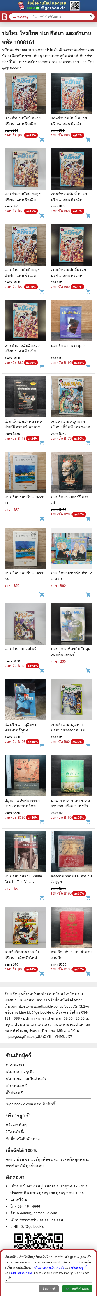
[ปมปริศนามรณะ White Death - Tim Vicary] (25, 852)
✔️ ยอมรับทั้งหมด (77, 1289)
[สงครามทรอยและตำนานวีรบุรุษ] (71, 852)
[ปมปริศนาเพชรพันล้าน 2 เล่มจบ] (71, 549)
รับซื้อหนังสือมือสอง (23, 1138)
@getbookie (34, 1226)
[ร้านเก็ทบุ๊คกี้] (4, 16)
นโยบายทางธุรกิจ (20, 1071)
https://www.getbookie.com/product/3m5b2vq (53, 1006)
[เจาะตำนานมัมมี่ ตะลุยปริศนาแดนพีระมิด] (25, 94)
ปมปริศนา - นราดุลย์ (68, 345)
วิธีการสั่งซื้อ (15, 1131)
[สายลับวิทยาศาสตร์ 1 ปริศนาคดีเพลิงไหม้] (25, 928)
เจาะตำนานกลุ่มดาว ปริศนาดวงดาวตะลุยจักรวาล (68, 730)
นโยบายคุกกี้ (16, 1085)
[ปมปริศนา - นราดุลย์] (71, 321)
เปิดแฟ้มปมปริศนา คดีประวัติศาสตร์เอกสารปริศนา (23, 427)
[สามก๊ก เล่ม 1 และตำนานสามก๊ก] (71, 928)
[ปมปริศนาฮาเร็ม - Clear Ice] (25, 473)
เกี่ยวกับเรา (15, 1064)
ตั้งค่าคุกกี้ (14, 1092)
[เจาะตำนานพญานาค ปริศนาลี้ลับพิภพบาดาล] (71, 397)
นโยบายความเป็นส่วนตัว (26, 1078)
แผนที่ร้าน (19, 1199)
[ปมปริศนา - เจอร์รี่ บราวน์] (71, 473)
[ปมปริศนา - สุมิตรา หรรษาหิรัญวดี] (25, 700)
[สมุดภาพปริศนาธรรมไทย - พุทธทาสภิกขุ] (25, 776)
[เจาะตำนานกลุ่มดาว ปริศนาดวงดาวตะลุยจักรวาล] (71, 700)
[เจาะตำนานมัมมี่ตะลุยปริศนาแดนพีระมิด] (25, 245)
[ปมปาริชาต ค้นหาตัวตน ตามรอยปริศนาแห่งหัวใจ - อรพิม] (71, 776)
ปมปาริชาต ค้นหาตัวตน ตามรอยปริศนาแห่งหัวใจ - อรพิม (71, 806)
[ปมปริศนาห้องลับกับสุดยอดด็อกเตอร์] (71, 624)
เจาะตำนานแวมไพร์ (20, 648)
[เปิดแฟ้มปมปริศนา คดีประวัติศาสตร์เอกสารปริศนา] (25, 397)
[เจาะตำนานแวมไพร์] (25, 624)
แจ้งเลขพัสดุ (16, 1124)
